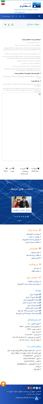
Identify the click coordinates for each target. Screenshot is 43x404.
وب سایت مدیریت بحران (31, 302)
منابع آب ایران (34, 294)
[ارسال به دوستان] (9, 25)
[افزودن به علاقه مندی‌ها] (5, 25)
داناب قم (37, 268)
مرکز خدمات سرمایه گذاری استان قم (27, 313)
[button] (28, 217)
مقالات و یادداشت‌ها (33, 255)
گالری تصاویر (35, 258)
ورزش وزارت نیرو (33, 305)
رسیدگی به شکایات (34, 281)
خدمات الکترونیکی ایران (31, 300)
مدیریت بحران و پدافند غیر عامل (28, 310)
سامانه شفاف (36, 271)
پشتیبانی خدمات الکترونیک (31, 239)
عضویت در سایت (34, 237)
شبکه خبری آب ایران (32, 297)
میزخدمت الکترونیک (33, 234)
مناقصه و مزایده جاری (33, 242)
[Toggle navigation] (39, 16)
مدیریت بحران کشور (32, 308)
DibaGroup (19, 397)
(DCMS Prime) (29, 397)
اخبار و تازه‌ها (35, 252)
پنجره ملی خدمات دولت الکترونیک (28, 284)
